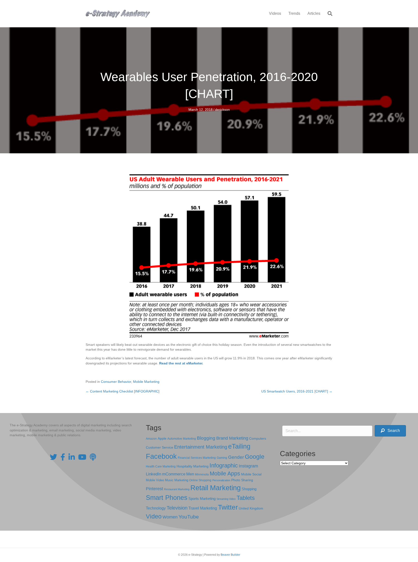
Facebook (161, 456)
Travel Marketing (202, 508)
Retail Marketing (215, 488)
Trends (294, 13)
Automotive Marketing (181, 438)
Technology (156, 508)
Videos (275, 13)
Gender (236, 457)
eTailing (239, 446)
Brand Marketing (232, 438)
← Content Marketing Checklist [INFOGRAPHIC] (122, 391)
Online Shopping (200, 480)
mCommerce (173, 474)
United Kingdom (251, 508)
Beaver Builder (230, 554)
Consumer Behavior (116, 382)
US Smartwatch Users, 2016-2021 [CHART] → (296, 391)
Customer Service (159, 447)
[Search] (328, 13)
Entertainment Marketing (200, 447)
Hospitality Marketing (193, 466)
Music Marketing (176, 480)
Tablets (246, 498)
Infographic (223, 465)
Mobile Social (251, 474)
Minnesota (202, 474)
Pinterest (154, 488)
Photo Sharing (242, 480)
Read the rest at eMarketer (180, 363)
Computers (257, 438)
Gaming (222, 457)
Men (190, 474)
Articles (313, 13)
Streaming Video (226, 498)
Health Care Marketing (161, 466)
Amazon (151, 438)
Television (177, 507)
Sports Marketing (202, 499)
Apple (162, 438)
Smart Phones (166, 497)
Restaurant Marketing (176, 489)
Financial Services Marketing (197, 457)
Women (170, 517)
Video (154, 516)
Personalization (221, 480)
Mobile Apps (225, 473)
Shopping (249, 489)
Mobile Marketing (146, 382)
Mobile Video (155, 480)
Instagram (248, 466)
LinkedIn (153, 474)
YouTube (189, 516)
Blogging (206, 438)
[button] (390, 430)
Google (254, 456)
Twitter (228, 507)
